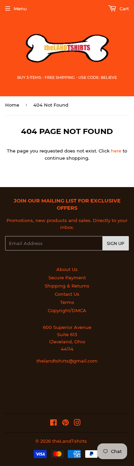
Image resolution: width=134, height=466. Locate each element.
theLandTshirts (69, 441)
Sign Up (115, 243)
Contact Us (67, 294)
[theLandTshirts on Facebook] (53, 423)
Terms (67, 302)
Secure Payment (67, 277)
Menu (20, 8)
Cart (123, 8)
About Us (67, 269)
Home (12, 105)
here (116, 151)
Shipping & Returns (67, 286)
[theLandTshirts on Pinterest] (65, 423)
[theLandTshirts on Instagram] (77, 423)
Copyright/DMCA (67, 310)
